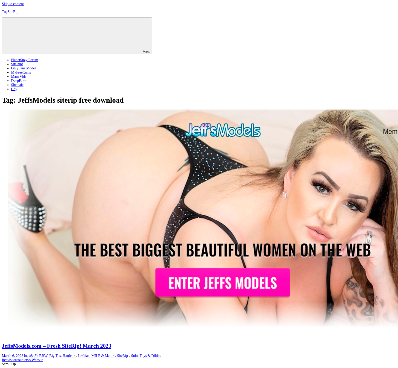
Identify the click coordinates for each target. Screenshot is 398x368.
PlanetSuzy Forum (24, 60)
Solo (134, 356)
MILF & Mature (103, 356)
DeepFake (18, 81)
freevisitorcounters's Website (22, 360)
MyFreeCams (21, 72)
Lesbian (84, 356)
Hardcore (69, 356)
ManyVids (18, 76)
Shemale (17, 85)
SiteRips (17, 64)
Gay (14, 89)
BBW (43, 356)
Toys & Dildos (150, 356)
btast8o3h (31, 356)
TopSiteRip (10, 12)
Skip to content (13, 4)
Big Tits (55, 356)
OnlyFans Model (23, 68)
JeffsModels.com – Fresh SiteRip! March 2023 (56, 346)
